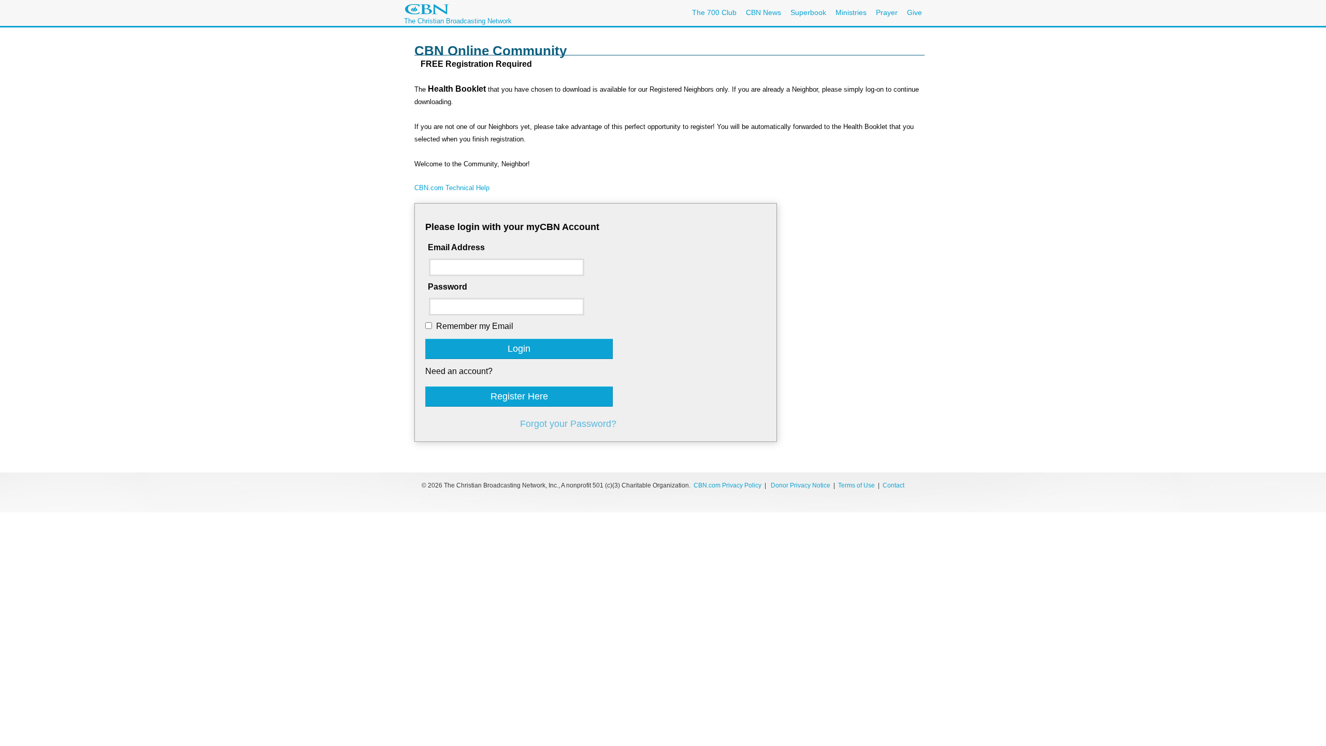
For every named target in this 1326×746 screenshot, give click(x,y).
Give (914, 12)
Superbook (808, 12)
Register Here (519, 396)
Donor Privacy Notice (800, 485)
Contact (893, 485)
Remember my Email (474, 326)
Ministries (851, 12)
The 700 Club (714, 12)
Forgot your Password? (568, 424)
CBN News (763, 12)
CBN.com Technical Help (451, 188)
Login (519, 348)
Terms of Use (857, 485)
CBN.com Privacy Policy (727, 485)
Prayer (887, 12)
